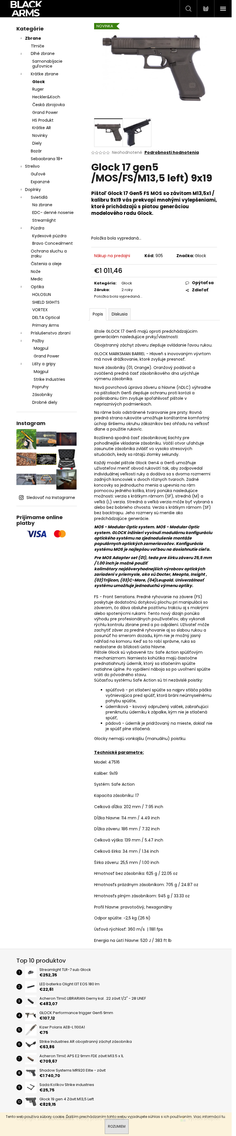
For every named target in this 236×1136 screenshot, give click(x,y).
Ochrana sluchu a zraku (49, 253)
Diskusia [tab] (119, 314)
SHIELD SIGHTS (46, 302)
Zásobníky (42, 394)
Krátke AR (41, 128)
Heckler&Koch (46, 97)
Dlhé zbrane (43, 53)
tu (223, 1116)
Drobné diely (44, 402)
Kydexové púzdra (49, 236)
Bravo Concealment (52, 243)
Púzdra (37, 228)
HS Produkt (43, 120)
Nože (36, 271)
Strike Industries (49, 379)
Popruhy (40, 387)
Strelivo (32, 166)
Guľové (38, 174)
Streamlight (44, 220)
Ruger (38, 89)
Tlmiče (37, 46)
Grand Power (45, 112)
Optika (37, 287)
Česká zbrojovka (48, 105)
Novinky (39, 135)
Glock (38, 82)
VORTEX (40, 310)
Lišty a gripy (44, 364)
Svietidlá (39, 197)
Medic (37, 279)
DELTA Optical (46, 317)
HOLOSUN (41, 294)
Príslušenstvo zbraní (51, 333)
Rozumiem (116, 1126)
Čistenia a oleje (46, 264)
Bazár (36, 151)
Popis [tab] (98, 314)
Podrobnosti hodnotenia (171, 152)
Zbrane (33, 38)
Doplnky (33, 189)
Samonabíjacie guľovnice (47, 63)
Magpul (41, 348)
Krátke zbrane (44, 74)
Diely (37, 143)
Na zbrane (42, 205)
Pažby (38, 341)
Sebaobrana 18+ (47, 159)
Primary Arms (45, 325)
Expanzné (40, 182)
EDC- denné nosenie (53, 212)
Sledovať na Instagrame (50, 497)
